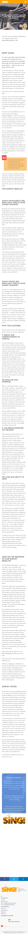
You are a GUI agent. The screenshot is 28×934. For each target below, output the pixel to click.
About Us (3, 913)
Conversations (4, 910)
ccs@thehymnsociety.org (10, 903)
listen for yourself (6, 653)
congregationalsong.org (9, 904)
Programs (3, 912)
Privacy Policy (20, 932)
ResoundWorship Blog (8, 40)
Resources (3, 908)
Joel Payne (21, 36)
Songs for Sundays (7, 115)
